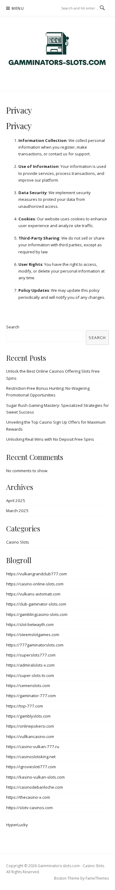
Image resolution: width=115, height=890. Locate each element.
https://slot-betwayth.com (30, 624)
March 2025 (17, 510)
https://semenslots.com (28, 685)
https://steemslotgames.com (32, 634)
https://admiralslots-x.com (30, 665)
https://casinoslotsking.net (31, 756)
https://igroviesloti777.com (31, 766)
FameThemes (97, 878)
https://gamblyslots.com (28, 716)
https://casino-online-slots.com (34, 584)
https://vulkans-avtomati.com (33, 594)
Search (12, 327)
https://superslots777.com (31, 655)
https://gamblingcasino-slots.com (36, 614)
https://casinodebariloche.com (34, 787)
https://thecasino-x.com (28, 797)
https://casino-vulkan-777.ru (32, 746)
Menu (18, 8)
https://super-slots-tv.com (30, 675)
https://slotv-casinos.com (29, 807)
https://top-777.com (24, 706)
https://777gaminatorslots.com (34, 645)
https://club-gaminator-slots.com (36, 604)
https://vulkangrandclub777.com (36, 574)
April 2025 (15, 500)
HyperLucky (17, 824)
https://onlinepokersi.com (30, 726)
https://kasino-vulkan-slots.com (35, 777)
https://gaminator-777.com (31, 695)
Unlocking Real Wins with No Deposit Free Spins (50, 439)
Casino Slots (17, 542)
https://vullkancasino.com (30, 736)
